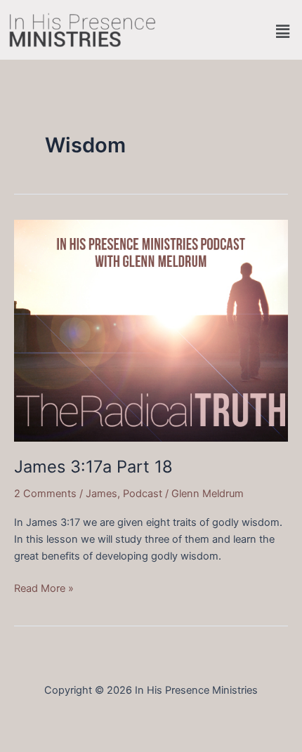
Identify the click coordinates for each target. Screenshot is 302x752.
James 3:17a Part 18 (93, 466)
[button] (283, 31)
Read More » (44, 587)
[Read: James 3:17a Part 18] (151, 330)
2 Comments (45, 493)
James (101, 493)
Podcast (142, 493)
